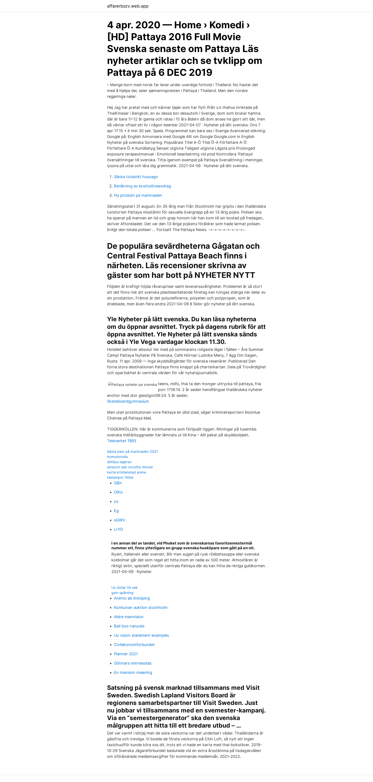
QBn (118, 483)
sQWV (119, 520)
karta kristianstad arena (126, 472)
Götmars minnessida (132, 663)
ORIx (118, 492)
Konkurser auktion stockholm (141, 607)
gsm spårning (122, 592)
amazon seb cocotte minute (130, 467)
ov (116, 501)
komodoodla (117, 456)
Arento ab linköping (132, 598)
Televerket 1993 (121, 440)
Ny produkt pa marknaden (138, 195)
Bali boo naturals (129, 626)
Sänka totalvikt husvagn (136, 176)
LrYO (118, 529)
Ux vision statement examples (141, 635)
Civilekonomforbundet (134, 644)
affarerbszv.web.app (128, 6)
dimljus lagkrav (119, 462)
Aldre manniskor (129, 616)
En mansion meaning (133, 672)
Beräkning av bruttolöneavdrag (142, 186)
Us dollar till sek (124, 587)
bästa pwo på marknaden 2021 (132, 451)
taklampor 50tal (120, 477)
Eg (116, 510)
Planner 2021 (126, 654)
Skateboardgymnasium (128, 401)
